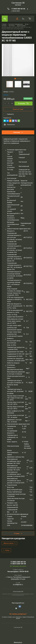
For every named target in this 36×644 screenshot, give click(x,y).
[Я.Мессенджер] (4, 121)
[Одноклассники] (10, 121)
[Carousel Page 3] (19, 78)
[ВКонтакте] (7, 121)
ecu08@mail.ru (18, 584)
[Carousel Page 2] (17, 78)
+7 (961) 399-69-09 (18, 9)
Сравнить (10, 114)
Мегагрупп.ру (18, 642)
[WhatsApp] (18, 121)
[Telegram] (13, 121)
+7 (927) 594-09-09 (18, 564)
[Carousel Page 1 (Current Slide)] (15, 78)
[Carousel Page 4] (20, 78)
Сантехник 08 (18, 3)
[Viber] (16, 121)
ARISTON (5, 95)
